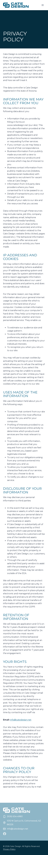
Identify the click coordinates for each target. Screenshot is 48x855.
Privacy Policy (9, 849)
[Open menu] (42, 5)
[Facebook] (5, 834)
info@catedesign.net (20, 720)
